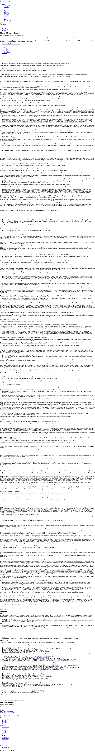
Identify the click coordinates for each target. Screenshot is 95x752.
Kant (7, 48)
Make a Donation (7, 19)
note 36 (63, 508)
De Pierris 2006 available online (44, 657)
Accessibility (4, 732)
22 (47, 468)
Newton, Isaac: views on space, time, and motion (83, 708)
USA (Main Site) (8, 745)
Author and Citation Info (6, 29)
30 (71, 489)
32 (53, 504)
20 (9, 453)
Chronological (4, 722)
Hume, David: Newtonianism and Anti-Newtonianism (23, 708)
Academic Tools (4, 27)
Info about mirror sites (5, 747)
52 (27, 606)
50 (71, 597)
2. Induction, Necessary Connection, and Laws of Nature (11, 44)
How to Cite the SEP (7, 13)
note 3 (27, 327)
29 (42, 489)
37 (73, 505)
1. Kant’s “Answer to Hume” (6, 43)
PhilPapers (22, 700)
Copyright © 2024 (3, 710)
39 (15, 512)
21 (56, 460)
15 (81, 425)
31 (10, 495)
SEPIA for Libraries (7, 20)
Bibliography (4, 46)
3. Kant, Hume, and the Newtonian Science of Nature (10, 45)
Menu (1, 2)
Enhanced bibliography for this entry (14, 700)
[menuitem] (49, 5)
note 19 (7, 473)
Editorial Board (6, 12)
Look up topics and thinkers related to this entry (15, 699)
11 (58, 387)
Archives (3, 723)
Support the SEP (7, 17)
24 (11, 473)
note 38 (90, 509)
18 (75, 440)
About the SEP (6, 11)
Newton (7, 51)
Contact (5, 16)
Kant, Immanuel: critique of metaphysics (44, 708)
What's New (6, 6)
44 (28, 563)
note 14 (20, 497)
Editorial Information (7, 10)
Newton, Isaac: (66, 708)
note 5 (32, 467)
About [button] (3, 9)
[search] (0, 23)
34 (5, 498)
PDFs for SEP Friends (7, 18)
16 (70, 430)
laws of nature (53, 708)
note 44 (28, 572)
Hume (7, 49)
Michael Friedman (3, 712)
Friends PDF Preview (5, 28)
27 (80, 480)
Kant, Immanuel (34, 708)
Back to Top (4, 30)
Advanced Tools (7, 15)
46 (37, 573)
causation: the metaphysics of (5, 708)
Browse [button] (3, 4)
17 (56, 435)
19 (9, 450)
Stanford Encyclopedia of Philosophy (6, 1)
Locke (7, 50)
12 (9, 403)
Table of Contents (7, 5)
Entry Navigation (3, 24)
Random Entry (6, 7)
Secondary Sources (7, 52)
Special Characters (7, 14)
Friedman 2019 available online (61, 666)
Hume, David (12, 708)
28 (69, 487)
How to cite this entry (11, 696)
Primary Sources (7, 47)
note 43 (38, 570)
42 (5, 553)
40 (92, 516)
